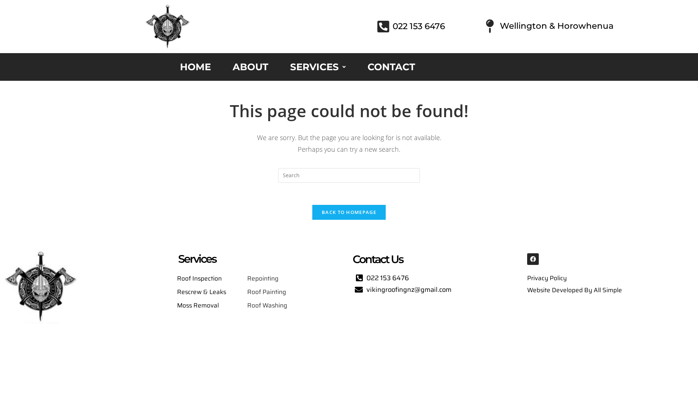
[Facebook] (533, 259)
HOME (195, 67)
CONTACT (391, 67)
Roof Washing (267, 305)
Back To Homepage (349, 212)
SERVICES (314, 67)
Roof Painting (266, 292)
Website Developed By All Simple (574, 290)
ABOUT (250, 67)
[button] (318, 67)
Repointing (263, 278)
